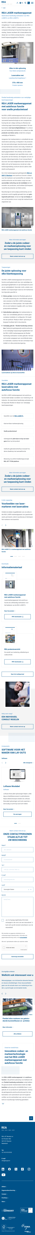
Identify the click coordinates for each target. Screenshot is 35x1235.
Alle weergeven (27, 762)
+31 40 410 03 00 (7, 1152)
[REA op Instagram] (29, 1169)
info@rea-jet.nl (6, 1160)
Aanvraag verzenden (17, 956)
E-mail (3, 875)
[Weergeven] (17, 217)
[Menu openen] (32, 3)
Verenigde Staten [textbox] (9, 889)
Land (3, 885)
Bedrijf (3, 855)
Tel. (3, 865)
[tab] (11, 556)
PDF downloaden (17, 616)
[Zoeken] (25, 3)
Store (3, 1201)
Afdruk (4, 1186)
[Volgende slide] (6, 525)
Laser (4, 7)
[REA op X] (16, 1169)
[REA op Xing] (22, 1169)
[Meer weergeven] (3, 1103)
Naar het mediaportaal (17, 674)
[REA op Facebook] (9, 1169)
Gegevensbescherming (8, 1190)
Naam (3, 845)
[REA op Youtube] (3, 1174)
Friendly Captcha (24, 949)
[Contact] (31, 1118)
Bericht (4, 895)
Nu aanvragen (17, 814)
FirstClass (4, 1198)
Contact (4, 1194)
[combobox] (17, 889)
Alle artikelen (17, 1034)
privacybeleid (23, 937)
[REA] (7, 3)
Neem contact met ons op (17, 256)
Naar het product (9, 611)
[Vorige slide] (2, 994)
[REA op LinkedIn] (3, 1169)
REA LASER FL (18, 416)
